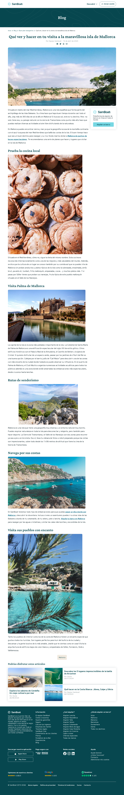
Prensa (38, 736)
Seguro (38, 722)
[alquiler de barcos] (15, 4)
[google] (49, 772)
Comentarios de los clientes (46, 733)
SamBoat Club (41, 731)
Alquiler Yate (68, 720)
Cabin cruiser (68, 733)
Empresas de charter (43, 727)
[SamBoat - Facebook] (65, 753)
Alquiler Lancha (69, 715)
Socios (79, 785)
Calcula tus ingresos (43, 724)
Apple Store (22, 754)
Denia (93, 727)
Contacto (94, 757)
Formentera (95, 724)
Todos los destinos (98, 729)
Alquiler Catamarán (70, 724)
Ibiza (92, 715)
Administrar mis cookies (100, 759)
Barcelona (94, 722)
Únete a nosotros (42, 718)
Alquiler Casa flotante (71, 729)
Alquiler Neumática (70, 718)
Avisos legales (33, 785)
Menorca (94, 720)
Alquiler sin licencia (70, 731)
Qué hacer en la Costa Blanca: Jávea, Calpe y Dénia (88, 689)
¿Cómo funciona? (97, 755)
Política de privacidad (47, 785)
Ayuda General (96, 753)
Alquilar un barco (103, 124)
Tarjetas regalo (41, 729)
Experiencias (40, 740)
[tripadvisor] (87, 772)
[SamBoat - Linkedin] (73, 753)
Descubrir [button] (91, 4)
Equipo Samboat (55, 41)
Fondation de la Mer (43, 738)
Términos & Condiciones (66, 785)
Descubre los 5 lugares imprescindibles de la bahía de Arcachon (88, 672)
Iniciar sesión (108, 4)
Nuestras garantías (43, 720)
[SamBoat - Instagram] (69, 753)
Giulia (15, 696)
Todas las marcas (69, 738)
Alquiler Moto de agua (71, 727)
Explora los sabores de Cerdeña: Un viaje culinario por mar (24, 691)
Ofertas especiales (70, 736)
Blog (37, 742)
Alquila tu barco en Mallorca (73, 518)
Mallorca (62, 657)
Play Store (22, 759)
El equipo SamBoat (43, 715)
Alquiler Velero (68, 722)
